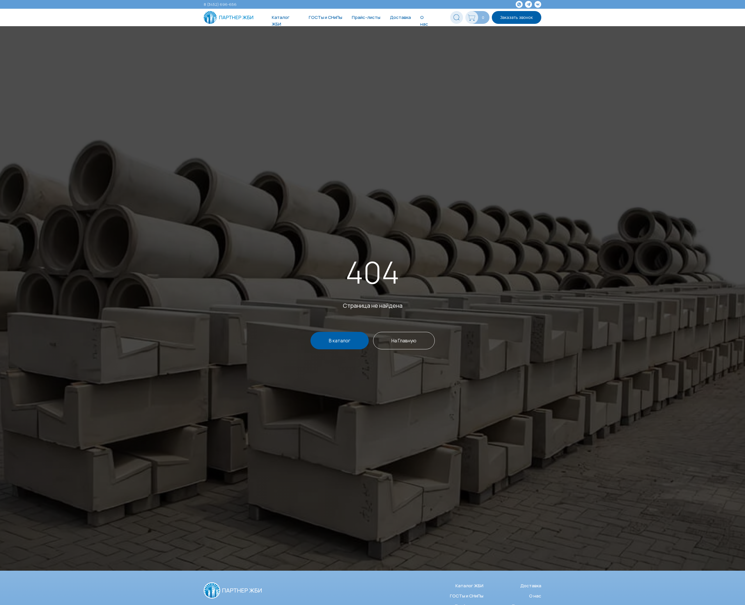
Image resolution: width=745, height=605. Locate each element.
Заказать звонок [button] (516, 17)
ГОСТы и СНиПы (325, 17)
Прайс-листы (366, 17)
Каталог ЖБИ (281, 20)
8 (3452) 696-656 (220, 4)
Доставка (400, 17)
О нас (424, 20)
